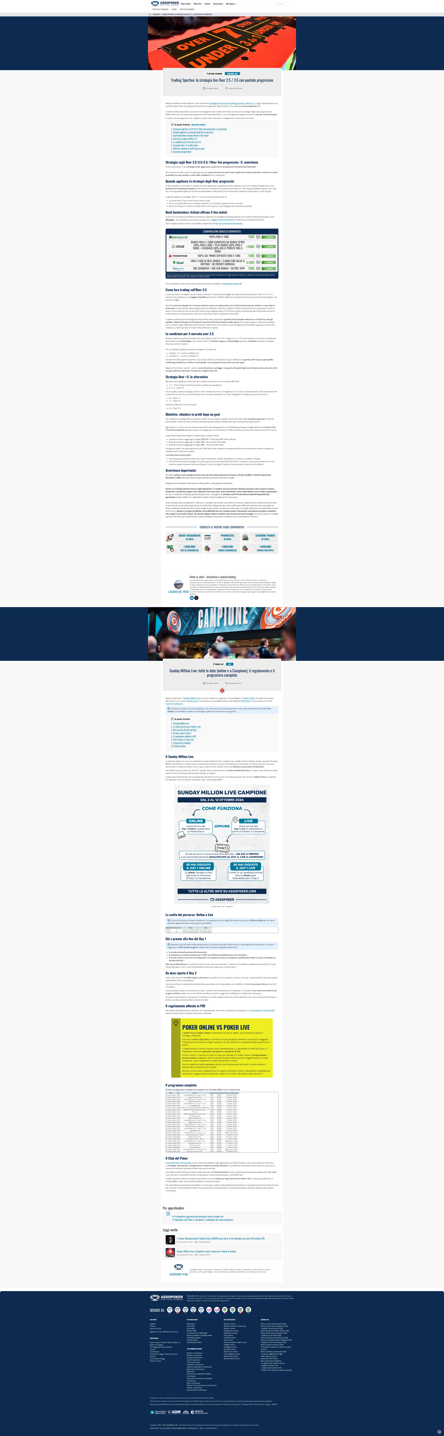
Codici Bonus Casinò (269, 1356)
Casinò (207, 3)
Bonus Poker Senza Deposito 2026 (274, 1333)
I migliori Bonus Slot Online (271, 1368)
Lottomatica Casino (231, 1331)
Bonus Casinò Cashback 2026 (272, 1345)
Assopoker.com (193, 1296)
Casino (174, 9)
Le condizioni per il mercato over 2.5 (186, 141)
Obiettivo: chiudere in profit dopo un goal (187, 148)
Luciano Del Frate (235, 88)
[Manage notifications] (439, 1432)
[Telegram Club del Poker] (209, 1310)
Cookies (153, 1324)
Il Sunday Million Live (180, 723)
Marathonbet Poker (194, 1342)
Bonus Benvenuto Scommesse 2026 (274, 1338)
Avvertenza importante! (181, 151)
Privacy (152, 1326)
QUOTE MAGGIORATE (189, 537)
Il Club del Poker (178, 746)
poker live (193, 701)
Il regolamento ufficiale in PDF (183, 736)
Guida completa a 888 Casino (235, 1342)
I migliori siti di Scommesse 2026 (273, 1342)
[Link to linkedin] (192, 598)
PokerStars (245, 701)
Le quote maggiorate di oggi (271, 1354)
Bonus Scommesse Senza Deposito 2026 (276, 1340)
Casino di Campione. (174, 703)
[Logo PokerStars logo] (222, 690)
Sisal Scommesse (193, 1360)
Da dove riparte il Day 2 (181, 733)
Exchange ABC (232, 73)
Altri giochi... (231, 3)
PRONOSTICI (227, 537)
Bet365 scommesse (194, 1355)
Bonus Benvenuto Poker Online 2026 (275, 1331)
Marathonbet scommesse (197, 1390)
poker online (249, 698)
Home (150, 14)
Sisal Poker (191, 1326)
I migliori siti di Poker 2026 (271, 1335)
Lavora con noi (155, 1328)
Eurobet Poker (192, 1340)
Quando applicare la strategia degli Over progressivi (192, 132)
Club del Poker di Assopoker (179, 1163)
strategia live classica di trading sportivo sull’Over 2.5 (232, 103)
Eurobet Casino (230, 1349)
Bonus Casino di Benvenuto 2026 (273, 1324)
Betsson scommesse (194, 1353)
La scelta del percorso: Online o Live (186, 726)
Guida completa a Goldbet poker (199, 1335)
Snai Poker (191, 1328)
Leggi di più (222, 1285)
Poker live (197, 3)
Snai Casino (228, 1340)
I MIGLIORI (189, 548)
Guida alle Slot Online (269, 1358)
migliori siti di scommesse (222, 220)
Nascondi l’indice (198, 124)
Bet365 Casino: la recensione (235, 1326)
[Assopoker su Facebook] (201, 1310)
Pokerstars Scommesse (196, 1369)
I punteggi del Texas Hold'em (161, 1347)
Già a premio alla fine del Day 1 (184, 729)
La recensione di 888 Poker (197, 1333)
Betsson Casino (230, 1324)
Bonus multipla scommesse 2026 (273, 1351)
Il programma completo (181, 742)
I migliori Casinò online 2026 (272, 1328)
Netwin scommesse (194, 1388)
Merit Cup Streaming (187, 9)
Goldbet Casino (230, 1338)
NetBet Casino (229, 1345)
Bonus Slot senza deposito (271, 1361)
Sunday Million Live (191, 698)
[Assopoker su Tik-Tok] (185, 1310)
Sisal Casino (228, 1335)
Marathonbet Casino (232, 1358)
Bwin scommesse (193, 1383)
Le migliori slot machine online (273, 1363)
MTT (229, 664)
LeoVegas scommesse (195, 1364)
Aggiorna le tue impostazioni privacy (164, 1332)
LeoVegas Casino (230, 1347)
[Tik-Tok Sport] (248, 1310)
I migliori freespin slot (269, 1365)
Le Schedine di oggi (157, 1359)
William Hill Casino (231, 1356)
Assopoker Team (235, 683)
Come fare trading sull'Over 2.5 (184, 138)
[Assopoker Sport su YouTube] (240, 1310)
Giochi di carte (155, 1361)
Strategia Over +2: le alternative (184, 145)
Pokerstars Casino (231, 1333)
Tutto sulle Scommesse (160, 9)
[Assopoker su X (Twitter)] (193, 1310)
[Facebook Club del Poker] (217, 1310)
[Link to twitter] (196, 598)
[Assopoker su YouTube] (177, 1310)
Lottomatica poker (194, 1338)
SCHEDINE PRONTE (265, 537)
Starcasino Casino (231, 1351)
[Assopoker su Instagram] (169, 1310)
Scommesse (217, 3)
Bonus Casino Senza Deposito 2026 (274, 1326)
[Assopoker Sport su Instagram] (224, 1310)
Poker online (185, 3)
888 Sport (190, 1371)
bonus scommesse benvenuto (229, 223)
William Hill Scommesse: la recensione (202, 1385)
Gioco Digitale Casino (232, 1354)
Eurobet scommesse (194, 1357)
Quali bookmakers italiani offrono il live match (190, 135)
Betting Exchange (231, 283)
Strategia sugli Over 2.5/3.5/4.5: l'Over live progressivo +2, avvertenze (199, 128)
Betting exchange (215, 73)
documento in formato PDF (263, 1010)
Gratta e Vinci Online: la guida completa (276, 1370)
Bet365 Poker (192, 1331)
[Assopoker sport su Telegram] (232, 1310)
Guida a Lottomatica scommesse (199, 1367)
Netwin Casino (229, 1328)
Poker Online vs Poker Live (182, 739)
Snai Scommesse (193, 1362)
